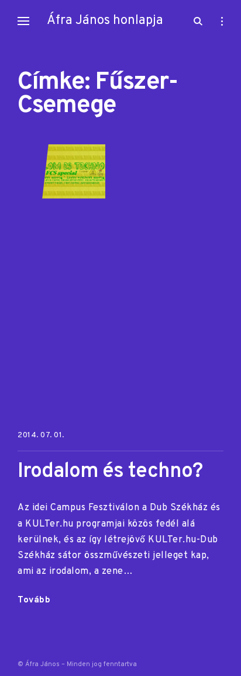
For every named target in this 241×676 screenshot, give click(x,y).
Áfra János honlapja (105, 21)
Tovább (34, 601)
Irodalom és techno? (110, 472)
